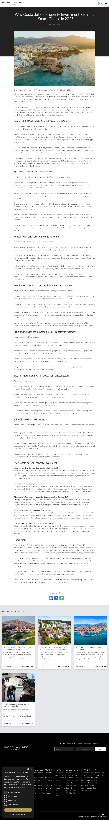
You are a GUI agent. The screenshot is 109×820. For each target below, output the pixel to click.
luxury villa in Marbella (34, 107)
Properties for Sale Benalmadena (67, 780)
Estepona (62, 137)
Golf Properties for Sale (89, 780)
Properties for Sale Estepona (65, 783)
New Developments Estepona (40, 785)
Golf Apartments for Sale (90, 783)
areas (44, 137)
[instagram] (57, 806)
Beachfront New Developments (41, 793)
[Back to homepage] (14, 3)
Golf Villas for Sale (87, 785)
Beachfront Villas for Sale (90, 778)
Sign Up (100, 749)
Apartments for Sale (88, 788)
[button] (18, 814)
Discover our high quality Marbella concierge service (17, 705)
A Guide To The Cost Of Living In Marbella (89, 648)
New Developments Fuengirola (40, 780)
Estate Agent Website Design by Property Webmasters (92, 816)
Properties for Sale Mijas (64, 788)
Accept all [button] (18, 810)
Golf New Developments (38, 790)
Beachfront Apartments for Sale (93, 775)
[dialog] (18, 792)
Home (15, 90)
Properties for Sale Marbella (65, 785)
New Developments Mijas (38, 783)
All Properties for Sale (63, 773)
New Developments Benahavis (40, 778)
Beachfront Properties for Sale (66, 778)
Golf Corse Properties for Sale (66, 775)
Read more (22, 788)
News (21, 90)
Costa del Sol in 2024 (77, 94)
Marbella (52, 137)
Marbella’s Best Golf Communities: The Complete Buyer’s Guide (17, 648)
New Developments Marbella (40, 788)
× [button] (31, 769)
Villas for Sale (86, 790)
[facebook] (51, 806)
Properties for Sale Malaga (65, 790)
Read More (26, 666)
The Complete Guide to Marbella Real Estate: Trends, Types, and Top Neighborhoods (54, 648)
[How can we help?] (103, 814)
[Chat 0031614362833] (99, 3)
